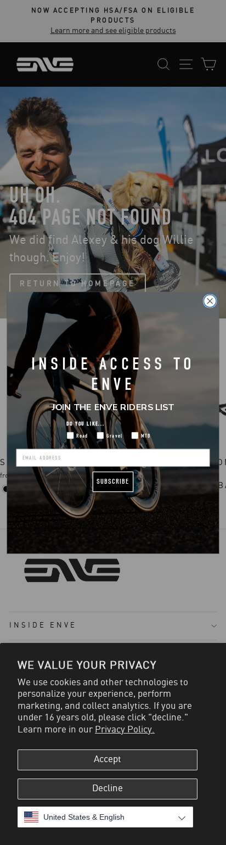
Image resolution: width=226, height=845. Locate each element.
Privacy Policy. (125, 729)
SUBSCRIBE (113, 481)
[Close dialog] (210, 300)
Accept (107, 759)
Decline (107, 788)
